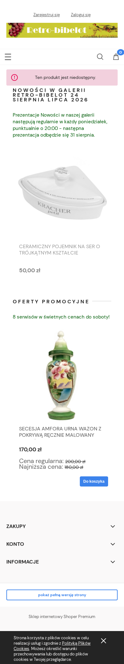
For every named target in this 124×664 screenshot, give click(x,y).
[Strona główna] (62, 29)
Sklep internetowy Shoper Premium (62, 616)
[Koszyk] (116, 60)
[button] (8, 56)
